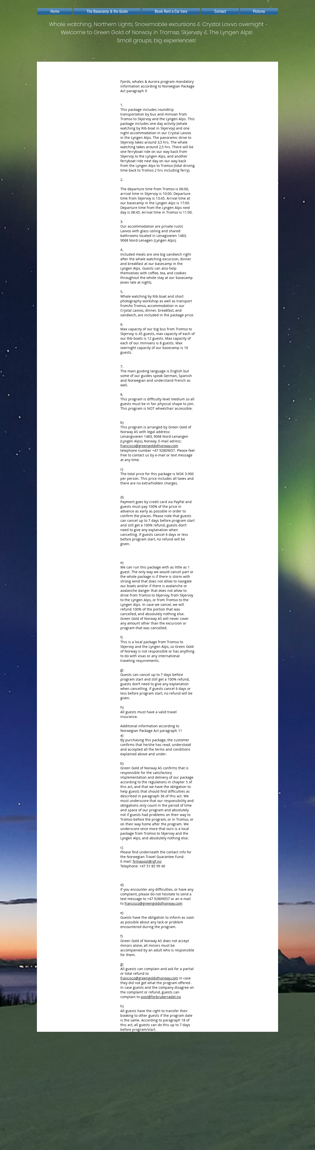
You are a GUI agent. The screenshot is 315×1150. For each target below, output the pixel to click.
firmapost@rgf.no (147, 861)
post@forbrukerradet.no (161, 996)
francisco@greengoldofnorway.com (149, 445)
